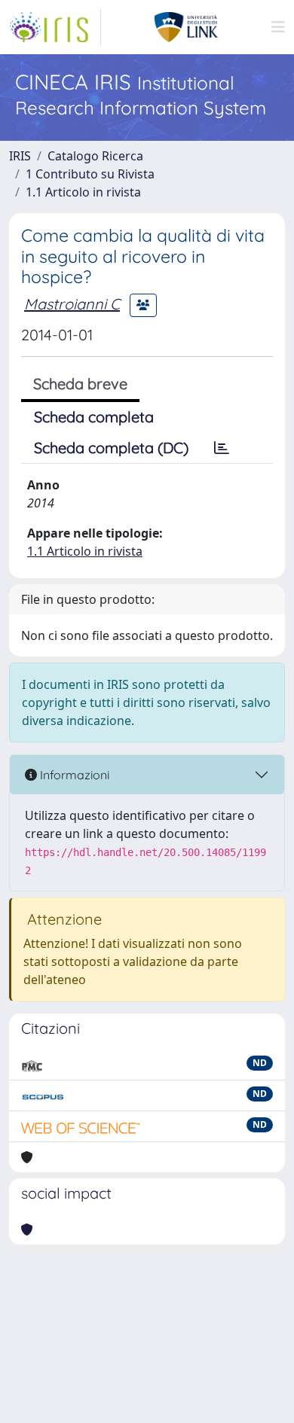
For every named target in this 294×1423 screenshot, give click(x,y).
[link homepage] (55, 27)
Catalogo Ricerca (95, 156)
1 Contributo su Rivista (90, 174)
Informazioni (73, 774)
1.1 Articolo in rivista (83, 192)
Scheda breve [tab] (80, 383)
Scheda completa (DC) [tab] (111, 447)
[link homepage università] (186, 27)
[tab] (221, 448)
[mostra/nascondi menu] (278, 27)
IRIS (20, 156)
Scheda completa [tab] (94, 416)
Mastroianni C (72, 303)
